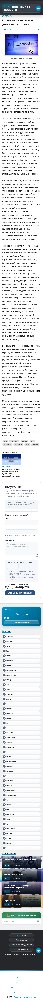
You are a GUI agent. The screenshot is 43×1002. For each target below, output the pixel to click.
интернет (9, 709)
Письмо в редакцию (22, 945)
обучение (9, 766)
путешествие (11, 795)
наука (8, 756)
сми (7, 809)
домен (24, 441)
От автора (7, 16)
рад (27, 444)
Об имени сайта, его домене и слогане (17, 22)
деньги (8, 684)
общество (10, 771)
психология (10, 790)
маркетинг (10, 747)
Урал (8, 651)
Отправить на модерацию (20, 593)
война (8, 665)
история (9, 718)
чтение (8, 838)
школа (8, 843)
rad (5, 441)
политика (9, 781)
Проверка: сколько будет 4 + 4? (20, 562)
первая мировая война (14, 776)
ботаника (9, 660)
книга (8, 723)
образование (11, 761)
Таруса (9, 646)
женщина (9, 694)
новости (7, 444)
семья (8, 805)
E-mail (13, 528)
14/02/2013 (7, 30)
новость (18, 444)
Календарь (22, 940)
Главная (22, 935)
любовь (9, 742)
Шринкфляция (22, 949)
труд (8, 819)
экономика (10, 848)
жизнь (8, 699)
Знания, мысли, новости (17, 8)
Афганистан (10, 637)
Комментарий (11, 540)
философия (10, 829)
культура (9, 733)
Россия (9, 641)
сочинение (10, 814)
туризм (9, 824)
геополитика (11, 675)
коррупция (10, 728)
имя (32, 441)
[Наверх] (38, 950)
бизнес (8, 656)
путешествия (11, 800)
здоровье (9, 704)
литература (10, 737)
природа (9, 785)
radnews (15, 441)
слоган (35, 444)
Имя (7, 519)
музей (8, 752)
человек (9, 833)
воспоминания (11, 670)
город (8, 680)
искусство (10, 713)
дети (8, 689)
